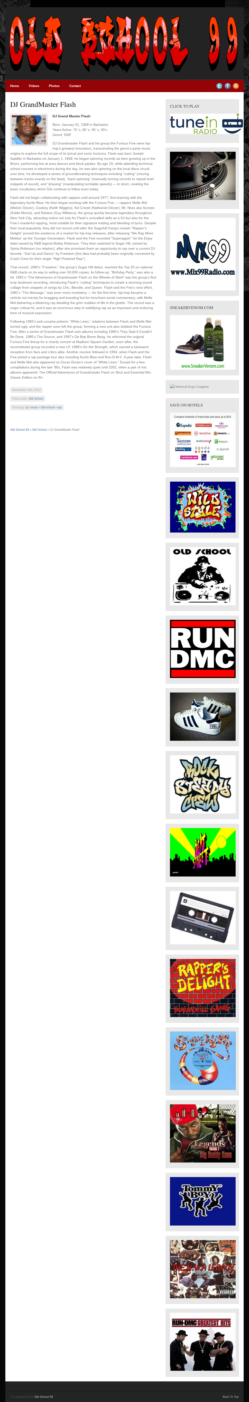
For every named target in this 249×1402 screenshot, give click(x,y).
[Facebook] (228, 88)
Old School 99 (19, 429)
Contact (75, 86)
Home (14, 86)
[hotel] (203, 466)
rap (59, 407)
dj (27, 407)
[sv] (203, 368)
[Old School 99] (124, 79)
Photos (54, 86)
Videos (34, 86)
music (34, 407)
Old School (36, 398)
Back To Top (231, 1397)
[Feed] (236, 88)
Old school (48, 407)
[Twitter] (219, 88)
